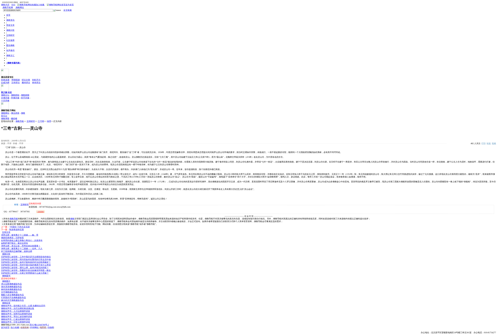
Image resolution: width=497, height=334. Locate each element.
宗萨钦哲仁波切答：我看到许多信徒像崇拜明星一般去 (26, 270)
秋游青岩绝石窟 (16, 229)
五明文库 (6, 232)
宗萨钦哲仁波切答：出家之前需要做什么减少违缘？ (25, 273)
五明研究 (10, 35)
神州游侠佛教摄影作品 (11, 289)
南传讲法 (36, 82)
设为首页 (69, 5)
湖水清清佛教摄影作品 (11, 287)
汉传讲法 (15, 82)
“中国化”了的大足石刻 (19, 227)
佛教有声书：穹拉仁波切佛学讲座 (16, 316)
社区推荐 (10, 40)
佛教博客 (5, 118)
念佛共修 (5, 98)
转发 (489, 143)
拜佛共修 (15, 98)
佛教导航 (20, 121)
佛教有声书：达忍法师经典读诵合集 (17, 308)
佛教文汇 (10, 55)
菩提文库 (10, 25)
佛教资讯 (10, 20)
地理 (49, 121)
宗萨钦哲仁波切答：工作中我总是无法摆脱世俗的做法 (26, 257)
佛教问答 (10, 30)
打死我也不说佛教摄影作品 (13, 297)
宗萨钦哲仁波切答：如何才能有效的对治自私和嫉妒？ (26, 262)
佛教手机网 (7, 7)
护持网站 (34, 327)
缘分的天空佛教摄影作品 (12, 300)
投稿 (494, 143)
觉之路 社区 (6, 92)
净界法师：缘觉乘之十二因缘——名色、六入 (21, 248)
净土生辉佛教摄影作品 (11, 284)
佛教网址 (19, 7)
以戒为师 (5, 82)
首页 (8, 15)
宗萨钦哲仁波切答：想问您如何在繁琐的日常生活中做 (26, 259)
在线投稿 (40, 212)
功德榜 (50, 327)
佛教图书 (6, 276)
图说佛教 (10, 45)
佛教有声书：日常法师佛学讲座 (15, 322)
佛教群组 (15, 95)
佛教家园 (25, 95)
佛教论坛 (5, 95)
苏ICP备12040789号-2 (39, 325)
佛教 (72, 219)
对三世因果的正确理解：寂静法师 (16, 251)
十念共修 (5, 100)
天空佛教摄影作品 (9, 292)
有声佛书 (10, 50)
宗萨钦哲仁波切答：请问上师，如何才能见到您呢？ (25, 268)
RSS (13, 5)
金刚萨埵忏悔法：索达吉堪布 (14, 243)
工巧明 (41, 121)
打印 (483, 143)
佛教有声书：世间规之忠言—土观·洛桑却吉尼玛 (23, 306)
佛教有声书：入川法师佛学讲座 (15, 311)
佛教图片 (6, 281)
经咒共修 (25, 98)
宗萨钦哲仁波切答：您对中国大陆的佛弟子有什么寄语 (26, 265)
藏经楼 (14, 118)
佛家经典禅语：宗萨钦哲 (12, 238)
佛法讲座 (15, 113)
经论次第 (26, 80)
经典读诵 (5, 80)
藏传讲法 (26, 82)
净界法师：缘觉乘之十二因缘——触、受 (19, 235)
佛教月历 (5, 5)
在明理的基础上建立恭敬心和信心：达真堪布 (21, 240)
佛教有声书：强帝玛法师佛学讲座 (16, 314)
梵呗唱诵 (15, 80)
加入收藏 (40, 5)
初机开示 (36, 80)
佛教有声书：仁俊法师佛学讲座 (15, 319)
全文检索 (67, 10)
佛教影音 (6, 303)
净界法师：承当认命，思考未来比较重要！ (20, 246)
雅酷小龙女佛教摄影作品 (12, 295)
